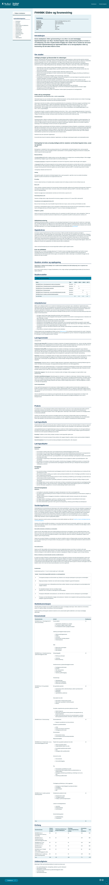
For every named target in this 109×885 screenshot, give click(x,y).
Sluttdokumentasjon (19, 33)
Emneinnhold (18, 34)
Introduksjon (17, 21)
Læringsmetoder (18, 29)
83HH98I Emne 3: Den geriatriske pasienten (45, 288)
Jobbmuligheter (18, 37)
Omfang (17, 36)
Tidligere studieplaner (19, 13)
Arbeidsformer (18, 28)
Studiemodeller (18, 26)
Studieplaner (93, 4)
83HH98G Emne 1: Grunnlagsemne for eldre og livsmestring (48, 284)
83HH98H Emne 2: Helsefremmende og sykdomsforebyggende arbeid (50, 286)
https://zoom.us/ (63, 331)
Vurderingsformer (18, 32)
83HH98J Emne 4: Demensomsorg (43, 290)
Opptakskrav (17, 24)
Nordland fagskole (103, 4)
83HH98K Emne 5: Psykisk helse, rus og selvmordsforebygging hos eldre (50, 292)
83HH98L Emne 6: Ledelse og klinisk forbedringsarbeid (47, 294)
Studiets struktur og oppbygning (21, 25)
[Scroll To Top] (106, 882)
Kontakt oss (10, 880)
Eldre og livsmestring (42, 278)
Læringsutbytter (18, 30)
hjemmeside (75, 226)
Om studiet (17, 22)
